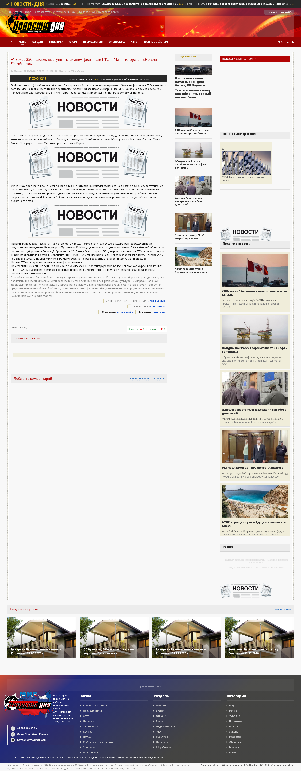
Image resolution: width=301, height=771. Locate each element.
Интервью (162, 742)
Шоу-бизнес (163, 747)
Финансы (162, 716)
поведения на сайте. (125, 312)
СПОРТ (73, 42)
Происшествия (92, 710)
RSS (74, 11)
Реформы (235, 736)
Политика (235, 721)
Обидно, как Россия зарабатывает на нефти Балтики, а (190, 164)
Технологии (90, 726)
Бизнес (160, 710)
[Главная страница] (11, 42)
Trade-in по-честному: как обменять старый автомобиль (193, 93)
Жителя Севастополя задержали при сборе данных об (188, 201)
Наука (87, 736)
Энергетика (90, 752)
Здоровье (89, 747)
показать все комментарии (147, 378)
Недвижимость (165, 726)
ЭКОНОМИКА (117, 42)
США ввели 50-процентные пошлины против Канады (192, 131)
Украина (234, 716)
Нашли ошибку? (19, 327)
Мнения (234, 747)
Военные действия (125, 3)
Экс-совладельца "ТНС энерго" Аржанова (189, 236)
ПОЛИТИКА (56, 42)
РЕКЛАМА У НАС (61, 11)
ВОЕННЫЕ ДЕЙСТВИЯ (156, 42)
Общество (64, 71)
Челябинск (78, 71)
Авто (86, 716)
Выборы (234, 752)
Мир (232, 705)
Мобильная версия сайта (105, 11)
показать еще (282, 608)
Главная (18, 11)
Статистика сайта (282, 765)
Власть (233, 726)
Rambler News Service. (156, 301)
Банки (160, 721)
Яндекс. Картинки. (158, 306)
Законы (234, 731)
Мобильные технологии (98, 742)
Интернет (89, 721)
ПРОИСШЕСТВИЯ (93, 42)
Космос (87, 731)
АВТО (134, 42)
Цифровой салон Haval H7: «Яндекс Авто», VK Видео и (190, 81)
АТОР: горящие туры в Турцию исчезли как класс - (192, 270)
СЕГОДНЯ (37, 42)
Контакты (84, 11)
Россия (233, 710)
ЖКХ (158, 731)
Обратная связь (42, 11)
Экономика (163, 705)
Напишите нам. (159, 312)
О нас (28, 11)
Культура (162, 736)
